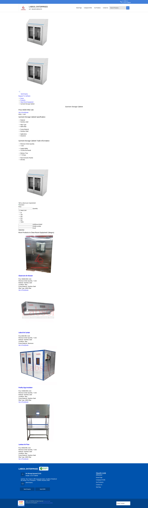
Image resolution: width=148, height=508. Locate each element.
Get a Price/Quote (23, 112)
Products (22, 100)
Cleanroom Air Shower (25, 276)
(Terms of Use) (47, 501)
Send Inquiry (24, 94)
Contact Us (105, 7)
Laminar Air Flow (23, 444)
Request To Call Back (24, 96)
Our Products (97, 7)
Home (22, 98)
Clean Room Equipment (26, 102)
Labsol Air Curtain (24, 332)
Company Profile (88, 7)
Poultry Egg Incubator (25, 387)
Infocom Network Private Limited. (45, 502)
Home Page (79, 7)
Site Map (98, 487)
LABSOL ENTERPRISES (38, 8)
